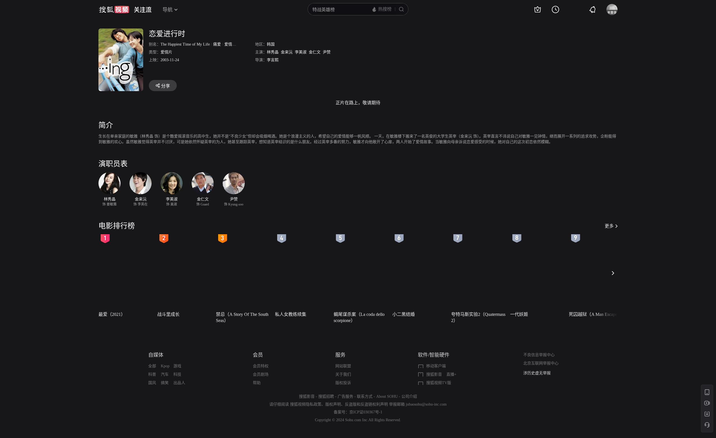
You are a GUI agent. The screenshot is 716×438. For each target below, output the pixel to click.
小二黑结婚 (403, 314)
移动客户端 (436, 366)
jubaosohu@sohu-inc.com (426, 404)
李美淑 (301, 52)
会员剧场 (260, 374)
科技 (177, 374)
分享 (165, 86)
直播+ (451, 374)
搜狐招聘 (326, 396)
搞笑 (165, 383)
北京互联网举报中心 (541, 363)
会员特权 (260, 366)
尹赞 (327, 52)
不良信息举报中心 (539, 355)
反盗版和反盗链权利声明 (366, 404)
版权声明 (333, 404)
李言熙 (273, 60)
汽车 (165, 374)
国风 (152, 383)
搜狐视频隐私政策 (305, 404)
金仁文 (315, 52)
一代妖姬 (519, 314)
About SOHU (387, 396)
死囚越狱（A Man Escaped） (596, 314)
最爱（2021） (111, 314)
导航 (167, 9)
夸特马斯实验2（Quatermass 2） (478, 317)
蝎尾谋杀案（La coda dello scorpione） (359, 317)
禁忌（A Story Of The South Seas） (242, 317)
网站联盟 (343, 366)
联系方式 (365, 396)
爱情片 (166, 52)
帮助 (257, 383)
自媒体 (155, 355)
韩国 (271, 44)
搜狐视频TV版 (438, 383)
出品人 (179, 383)
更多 (609, 226)
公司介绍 (409, 396)
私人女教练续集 (290, 314)
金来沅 (287, 52)
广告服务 (345, 396)
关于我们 (343, 374)
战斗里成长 (168, 314)
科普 (152, 374)
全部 (152, 366)
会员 (258, 355)
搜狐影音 (434, 374)
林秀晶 (273, 52)
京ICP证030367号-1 (365, 412)
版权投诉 (343, 383)
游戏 (177, 366)
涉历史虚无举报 (537, 373)
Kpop (165, 366)
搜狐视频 (114, 9)
